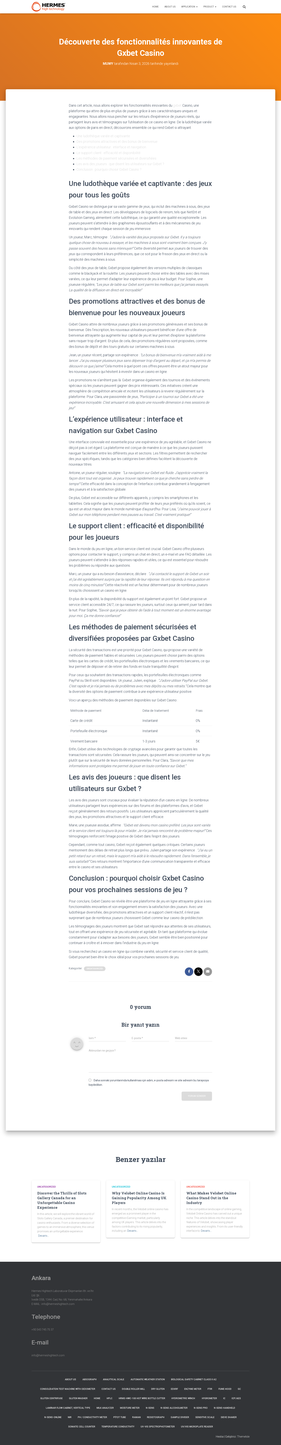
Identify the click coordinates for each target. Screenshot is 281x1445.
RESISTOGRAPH (155, 1417)
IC (224, 1398)
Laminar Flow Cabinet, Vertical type (68, 1408)
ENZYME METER (192, 1389)
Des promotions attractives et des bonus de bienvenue (117, 142)
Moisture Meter (130, 1408)
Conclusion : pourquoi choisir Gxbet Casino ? (108, 169)
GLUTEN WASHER (78, 1398)
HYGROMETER (209, 1398)
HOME (155, 6)
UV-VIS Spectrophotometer (158, 1426)
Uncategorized (95, 969)
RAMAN (136, 1417)
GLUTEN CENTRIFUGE (51, 1398)
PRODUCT (208, 6)
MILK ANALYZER (105, 1408)
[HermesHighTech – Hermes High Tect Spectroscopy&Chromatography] (48, 6)
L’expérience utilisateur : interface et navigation (111, 147)
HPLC (109, 1398)
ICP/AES (236, 1398)
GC (239, 1389)
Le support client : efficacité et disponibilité (108, 153)
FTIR (210, 1389)
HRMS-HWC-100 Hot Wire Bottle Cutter (142, 1398)
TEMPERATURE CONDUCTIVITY (118, 1426)
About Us (169, 6)
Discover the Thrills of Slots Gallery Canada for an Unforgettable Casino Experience (61, 1200)
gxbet (177, 105)
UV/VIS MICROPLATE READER (197, 1426)
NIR (69, 1417)
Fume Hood (224, 1389)
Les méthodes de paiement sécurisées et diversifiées (116, 158)
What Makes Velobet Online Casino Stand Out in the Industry (211, 1198)
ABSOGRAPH (89, 1379)
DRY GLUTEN (158, 1389)
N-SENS (150, 1408)
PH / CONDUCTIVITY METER (92, 1417)
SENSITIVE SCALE (204, 1417)
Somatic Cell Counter (81, 1426)
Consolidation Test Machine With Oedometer (67, 1389)
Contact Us (229, 6)
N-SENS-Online (53, 1417)
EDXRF (174, 1389)
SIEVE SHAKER (229, 1417)
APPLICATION (188, 6)
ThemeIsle (243, 1436)
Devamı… (43, 1235)
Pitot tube (119, 1417)
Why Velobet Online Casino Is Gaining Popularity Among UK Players (139, 1198)
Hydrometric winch (183, 1398)
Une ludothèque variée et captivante (103, 136)
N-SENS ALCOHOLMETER (174, 1408)
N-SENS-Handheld (224, 1408)
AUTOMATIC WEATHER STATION (148, 1379)
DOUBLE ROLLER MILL (133, 1389)
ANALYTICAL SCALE (113, 1379)
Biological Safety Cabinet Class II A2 (193, 1379)
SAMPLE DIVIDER (180, 1417)
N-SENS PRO (201, 1408)
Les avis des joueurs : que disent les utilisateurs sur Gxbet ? (120, 164)
